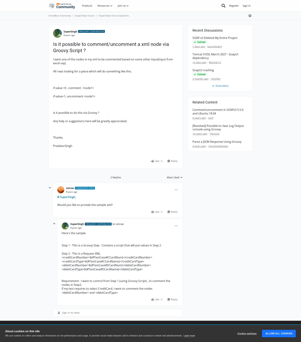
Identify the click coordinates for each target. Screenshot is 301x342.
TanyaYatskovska (218, 146)
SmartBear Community (60, 15)
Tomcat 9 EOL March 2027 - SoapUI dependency (215, 56)
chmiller (216, 78)
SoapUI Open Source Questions (114, 15)
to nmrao (118, 224)
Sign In (247, 5)
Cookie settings (247, 333)
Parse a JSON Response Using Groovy (216, 142)
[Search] (223, 6)
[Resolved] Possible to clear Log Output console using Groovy (218, 127)
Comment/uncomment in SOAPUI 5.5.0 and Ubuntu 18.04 (217, 111)
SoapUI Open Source (85, 15)
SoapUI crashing (203, 70)
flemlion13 (215, 62)
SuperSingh (70, 31)
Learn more (189, 335)
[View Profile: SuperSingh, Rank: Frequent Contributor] (57, 33)
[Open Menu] (250, 15)
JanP (210, 118)
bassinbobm (214, 46)
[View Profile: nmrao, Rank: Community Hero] (60, 189)
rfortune (214, 133)
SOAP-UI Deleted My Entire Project (214, 38)
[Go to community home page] (62, 6)
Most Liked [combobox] (175, 177)
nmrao (70, 188)
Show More (222, 85)
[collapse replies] (50, 188)
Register (234, 5)
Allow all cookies (278, 333)
